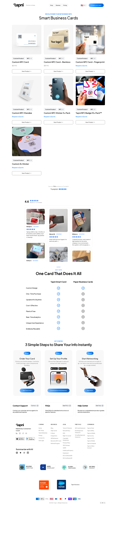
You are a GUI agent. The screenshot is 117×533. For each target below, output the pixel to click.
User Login (41, 440)
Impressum (66, 453)
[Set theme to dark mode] (105, 503)
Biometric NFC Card (56, 441)
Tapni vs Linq (90, 435)
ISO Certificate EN (67, 455)
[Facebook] (23, 433)
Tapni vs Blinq (90, 430)
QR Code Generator (80, 428)
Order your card (96, 5)
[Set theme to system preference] (101, 503)
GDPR (64, 448)
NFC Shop (41, 430)
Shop (51, 5)
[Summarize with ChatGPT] (17, 453)
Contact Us (41, 438)
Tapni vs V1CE (90, 438)
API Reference (54, 438)
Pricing (65, 5)
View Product (26, 71)
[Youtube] (26, 433)
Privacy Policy (66, 442)
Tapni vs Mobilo (91, 441)
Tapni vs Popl (90, 428)
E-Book (53, 433)
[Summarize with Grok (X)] (24, 453)
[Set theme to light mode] (103, 503)
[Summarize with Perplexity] (28, 452)
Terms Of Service (67, 428)
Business (58, 5)
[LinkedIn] (16, 433)
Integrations (54, 435)
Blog (52, 428)
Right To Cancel (67, 435)
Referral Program (55, 443)
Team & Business (43, 433)
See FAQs (90, 390)
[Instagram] (20, 433)
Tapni (55, 503)
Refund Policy (66, 430)
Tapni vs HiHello (91, 433)
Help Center (54, 430)
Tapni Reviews (75, 484)
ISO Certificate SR (67, 458)
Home (40, 428)
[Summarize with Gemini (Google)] (21, 453)
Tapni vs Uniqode (91, 443)
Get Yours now (27, 390)
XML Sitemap (66, 445)
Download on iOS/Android (58, 390)
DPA (64, 433)
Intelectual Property (68, 450)
